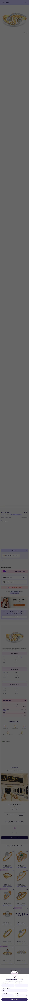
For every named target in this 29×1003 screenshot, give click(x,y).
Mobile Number (7, 988)
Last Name (19, 983)
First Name (6, 983)
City (18, 993)
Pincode (5, 993)
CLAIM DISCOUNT (14, 999)
